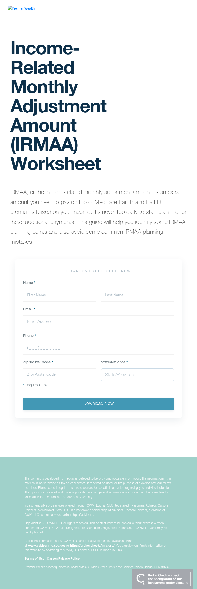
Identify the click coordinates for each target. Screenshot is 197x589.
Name (29, 283)
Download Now (98, 404)
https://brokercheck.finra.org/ (92, 545)
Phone (29, 336)
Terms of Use (34, 558)
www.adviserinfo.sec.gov (47, 545)
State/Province (114, 362)
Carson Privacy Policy (63, 558)
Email (29, 309)
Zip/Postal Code (38, 362)
